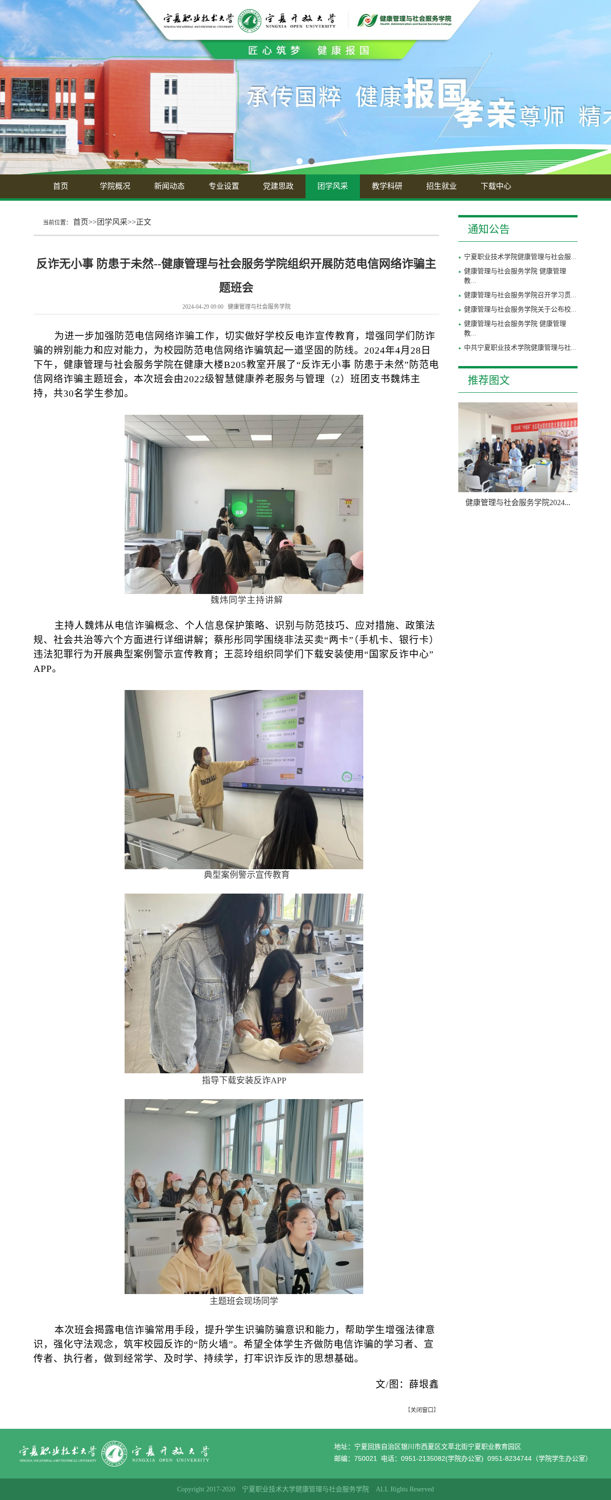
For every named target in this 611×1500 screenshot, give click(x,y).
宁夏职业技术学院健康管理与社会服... (520, 256)
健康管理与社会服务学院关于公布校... (520, 309)
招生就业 (441, 186)
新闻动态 (169, 186)
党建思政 (278, 186)
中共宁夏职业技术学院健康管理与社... (520, 347)
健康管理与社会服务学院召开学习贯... (520, 295)
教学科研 (387, 186)
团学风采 (332, 186)
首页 (60, 186)
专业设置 (224, 186)
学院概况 (115, 186)
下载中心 (496, 186)
